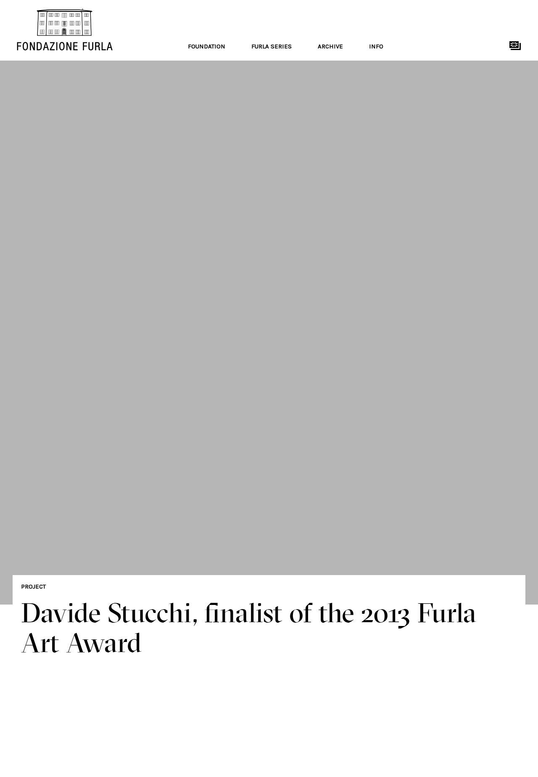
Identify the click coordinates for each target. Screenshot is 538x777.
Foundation (206, 46)
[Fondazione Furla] (77, 29)
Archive (330, 46)
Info (376, 46)
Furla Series (271, 46)
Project (33, 586)
